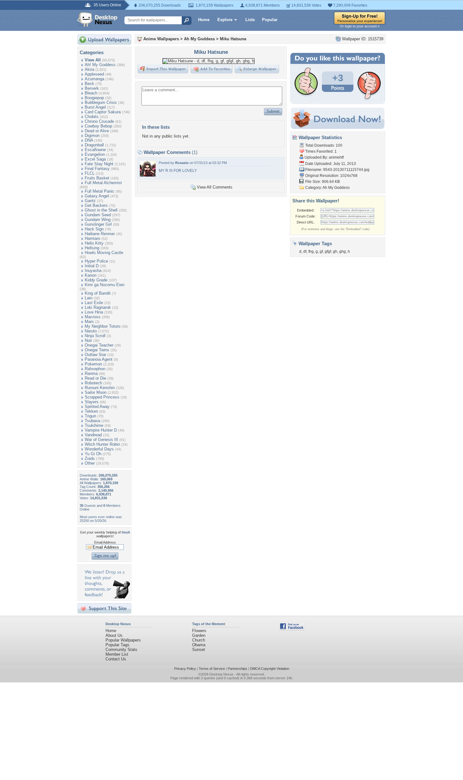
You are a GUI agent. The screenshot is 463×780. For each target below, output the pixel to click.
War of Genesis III (101, 439)
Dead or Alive (97, 130)
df (304, 251)
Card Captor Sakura (103, 112)
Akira (89, 69)
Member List (117, 654)
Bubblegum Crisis (101, 102)
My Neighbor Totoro (102, 326)
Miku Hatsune (233, 39)
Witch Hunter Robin (102, 444)
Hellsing (92, 248)
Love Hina (94, 312)
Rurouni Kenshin (100, 387)
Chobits (92, 116)
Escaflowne (95, 149)
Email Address (105, 542)
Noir (88, 340)
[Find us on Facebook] (292, 628)
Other (90, 463)
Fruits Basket (97, 178)
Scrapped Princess (102, 397)
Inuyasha (93, 270)
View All (93, 60)
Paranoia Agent (98, 359)
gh (335, 251)
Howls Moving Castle (104, 252)
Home (203, 19)
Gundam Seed (98, 214)
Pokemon (93, 364)
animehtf (336, 157)
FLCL (89, 173)
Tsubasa (92, 420)
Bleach (91, 93)
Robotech (93, 383)
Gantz (90, 200)
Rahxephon (95, 368)
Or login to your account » (360, 26)
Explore (224, 19)
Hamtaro (92, 238)
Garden (198, 635)
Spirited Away (97, 406)
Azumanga (94, 78)
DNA (89, 140)
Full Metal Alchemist (103, 182)
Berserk (92, 88)
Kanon (90, 275)
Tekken (91, 411)
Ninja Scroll (95, 335)
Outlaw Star (95, 354)
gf (321, 251)
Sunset (198, 649)
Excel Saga (95, 159)
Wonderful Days (99, 449)
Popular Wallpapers (123, 640)
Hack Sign (94, 229)
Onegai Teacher (99, 345)
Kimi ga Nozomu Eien (104, 284)
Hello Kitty (94, 243)
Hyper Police (96, 261)
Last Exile (94, 302)
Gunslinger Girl (98, 224)
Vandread (93, 434)
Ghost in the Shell (101, 210)
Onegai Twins (97, 350)
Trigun (90, 416)
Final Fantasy (97, 168)
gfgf (328, 251)
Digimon (92, 135)
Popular (269, 19)
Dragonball (94, 145)
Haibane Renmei (100, 233)
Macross (92, 316)
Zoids (90, 458)
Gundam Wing (98, 219)
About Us (114, 635)
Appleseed (94, 74)
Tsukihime (94, 425)
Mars (89, 321)
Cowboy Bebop (98, 126)
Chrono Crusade (99, 121)
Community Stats (121, 649)
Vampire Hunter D (101, 430)
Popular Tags (117, 644)
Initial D (92, 265)
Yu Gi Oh (93, 453)
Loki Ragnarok (98, 307)
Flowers (199, 630)
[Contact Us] (106, 597)
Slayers (92, 401)
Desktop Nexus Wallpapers (97, 19)
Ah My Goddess (199, 39)
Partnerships (237, 668)
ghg (342, 251)
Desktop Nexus (221, 674)
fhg (311, 251)
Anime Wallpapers (161, 39)
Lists (250, 19)
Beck (89, 83)
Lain (88, 298)
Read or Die (95, 378)
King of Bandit (98, 293)
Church (198, 640)
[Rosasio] (148, 175)
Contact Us (116, 659)
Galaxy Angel (97, 196)
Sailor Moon (95, 392)
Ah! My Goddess (100, 64)
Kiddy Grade (96, 280)
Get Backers (96, 205)
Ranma (91, 373)
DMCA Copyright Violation (269, 668)
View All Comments (214, 187)
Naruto (91, 331)
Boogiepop (94, 97)
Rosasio (182, 163)
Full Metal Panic (99, 191)
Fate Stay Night (99, 163)
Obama (198, 644)
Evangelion (95, 154)
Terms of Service (212, 668)
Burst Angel (95, 107)
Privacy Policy (185, 668)
